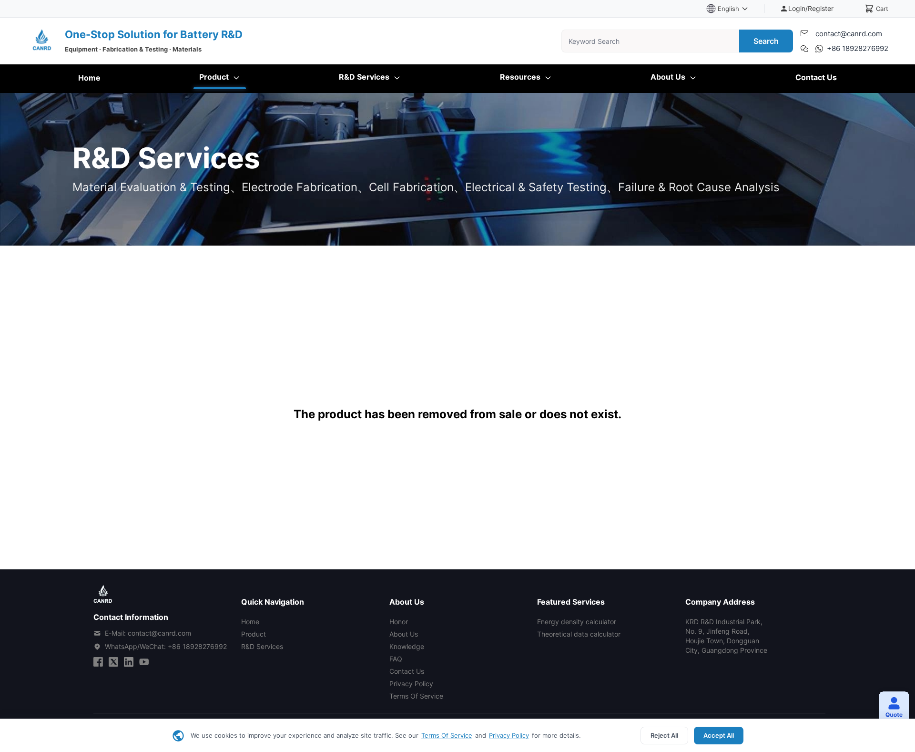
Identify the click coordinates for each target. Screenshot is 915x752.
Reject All (664, 735)
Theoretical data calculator (578, 634)
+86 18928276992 (857, 48)
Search (766, 41)
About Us (669, 77)
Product (215, 77)
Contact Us (816, 77)
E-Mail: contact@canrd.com (148, 633)
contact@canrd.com (848, 34)
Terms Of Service (446, 735)
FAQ (395, 659)
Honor (398, 622)
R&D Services (365, 77)
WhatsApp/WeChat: (166, 646)
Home (89, 77)
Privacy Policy (509, 735)
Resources (521, 77)
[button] (890, 708)
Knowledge (406, 646)
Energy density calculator (576, 622)
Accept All (718, 735)
